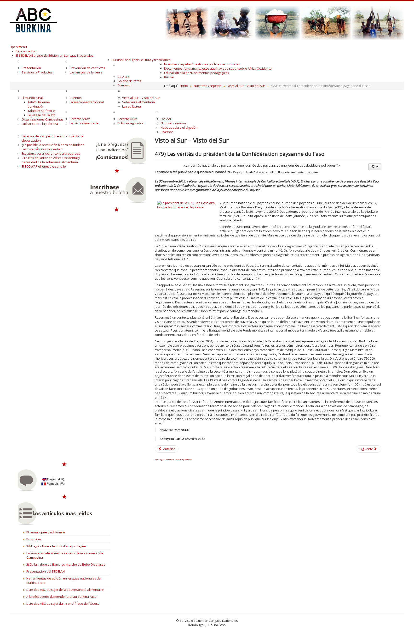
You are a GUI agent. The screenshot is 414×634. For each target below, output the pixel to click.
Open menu (18, 47)
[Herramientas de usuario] (374, 166)
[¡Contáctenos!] (116, 151)
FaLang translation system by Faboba (173, 459)
